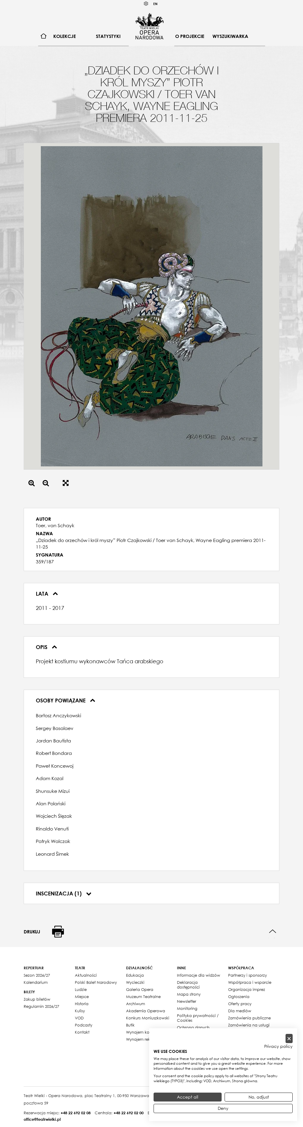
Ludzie (81, 989)
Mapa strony (189, 994)
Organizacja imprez (246, 989)
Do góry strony (272, 931)
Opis (42, 647)
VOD (79, 1018)
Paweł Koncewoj (54, 766)
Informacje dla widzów (198, 975)
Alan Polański (50, 803)
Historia (81, 1003)
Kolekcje (64, 36)
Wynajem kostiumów (145, 1032)
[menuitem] (43, 36)
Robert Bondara (54, 753)
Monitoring (187, 1008)
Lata (43, 593)
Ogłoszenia (238, 996)
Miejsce (82, 996)
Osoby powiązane (61, 700)
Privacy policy (278, 1046)
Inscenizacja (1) (59, 893)
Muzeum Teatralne (143, 996)
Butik (130, 1025)
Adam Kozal (49, 778)
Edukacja (135, 975)
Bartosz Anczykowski (58, 715)
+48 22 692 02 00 (129, 1112)
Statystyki (108, 36)
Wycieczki (135, 982)
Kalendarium (36, 982)
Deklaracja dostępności (188, 984)
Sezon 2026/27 (37, 975)
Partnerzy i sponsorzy (247, 975)
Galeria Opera (139, 989)
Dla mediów (239, 1010)
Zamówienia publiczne (249, 1018)
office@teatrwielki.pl (42, 1119)
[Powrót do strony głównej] (149, 26)
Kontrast (146, 3)
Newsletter (186, 1001)
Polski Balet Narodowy (96, 982)
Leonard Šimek (52, 854)
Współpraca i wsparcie (249, 982)
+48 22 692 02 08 (76, 1112)
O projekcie (189, 36)
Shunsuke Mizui (53, 791)
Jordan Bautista (53, 741)
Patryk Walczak (53, 841)
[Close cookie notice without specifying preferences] (289, 1038)
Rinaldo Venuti (52, 829)
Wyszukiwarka (230, 36)
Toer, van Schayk (55, 525)
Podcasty (83, 1025)
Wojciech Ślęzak (54, 816)
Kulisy (80, 1010)
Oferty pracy (240, 1003)
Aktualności (86, 975)
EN (155, 4)
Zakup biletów (37, 999)
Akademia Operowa (145, 1010)
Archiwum (135, 1003)
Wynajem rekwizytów (145, 1039)
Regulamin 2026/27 (41, 1006)
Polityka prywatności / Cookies (198, 1018)
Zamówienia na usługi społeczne (249, 1027)
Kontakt (82, 1032)
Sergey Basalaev (54, 728)
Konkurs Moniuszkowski (147, 1018)
